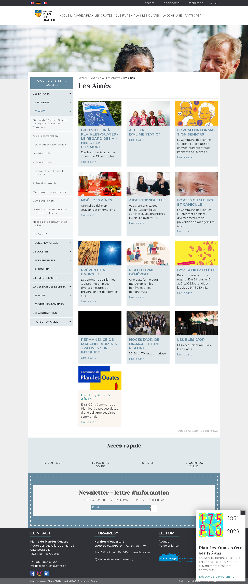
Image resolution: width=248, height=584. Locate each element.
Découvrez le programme (216, 576)
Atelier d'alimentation (145, 132)
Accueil (66, 15)
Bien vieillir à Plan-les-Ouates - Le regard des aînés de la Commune (99, 138)
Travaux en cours (100, 465)
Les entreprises (44, 260)
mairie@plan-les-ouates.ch (48, 565)
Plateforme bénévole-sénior (49, 191)
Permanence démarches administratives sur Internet (99, 345)
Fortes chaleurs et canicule (195, 202)
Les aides (39, 295)
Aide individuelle (147, 200)
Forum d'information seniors (196, 132)
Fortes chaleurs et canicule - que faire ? (49, 172)
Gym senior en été (196, 270)
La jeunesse (41, 102)
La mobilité (41, 269)
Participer (193, 15)
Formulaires (54, 463)
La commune (172, 15)
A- (211, 3)
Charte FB (53, 581)
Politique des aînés (95, 397)
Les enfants (41, 93)
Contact (95, 581)
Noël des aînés (96, 200)
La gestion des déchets (49, 286)
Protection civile (45, 321)
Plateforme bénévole (142, 272)
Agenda (147, 463)
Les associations (45, 313)
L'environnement (45, 277)
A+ (216, 3)
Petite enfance (169, 545)
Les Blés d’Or (191, 339)
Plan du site (83, 581)
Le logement (42, 251)
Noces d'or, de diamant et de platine (144, 343)
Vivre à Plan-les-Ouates (93, 15)
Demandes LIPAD (67, 581)
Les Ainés (39, 111)
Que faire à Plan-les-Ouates (137, 15)
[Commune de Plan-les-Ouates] (45, 15)
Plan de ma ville (194, 465)
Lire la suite (88, 161)
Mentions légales (38, 581)
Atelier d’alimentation (45, 135)
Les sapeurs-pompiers (48, 304)
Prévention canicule (93, 272)
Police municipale (45, 242)
